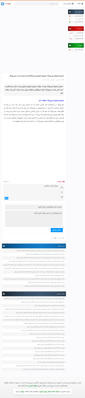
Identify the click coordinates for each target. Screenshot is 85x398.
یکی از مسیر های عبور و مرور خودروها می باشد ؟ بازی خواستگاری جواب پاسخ (45, 254)
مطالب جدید (78, 22)
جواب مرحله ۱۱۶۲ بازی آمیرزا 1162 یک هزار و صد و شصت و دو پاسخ (47, 334)
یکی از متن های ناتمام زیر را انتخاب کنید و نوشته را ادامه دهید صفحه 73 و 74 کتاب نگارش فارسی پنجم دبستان (36, 261)
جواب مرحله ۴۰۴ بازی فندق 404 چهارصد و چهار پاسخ (51, 345)
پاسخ (6, 198)
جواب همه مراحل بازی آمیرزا (49, 391)
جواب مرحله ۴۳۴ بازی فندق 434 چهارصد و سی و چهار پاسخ (49, 348)
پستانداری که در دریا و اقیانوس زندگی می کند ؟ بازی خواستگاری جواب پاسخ (45, 327)
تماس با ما (67, 3)
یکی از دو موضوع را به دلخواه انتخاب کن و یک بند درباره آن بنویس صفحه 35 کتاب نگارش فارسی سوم (39, 272)
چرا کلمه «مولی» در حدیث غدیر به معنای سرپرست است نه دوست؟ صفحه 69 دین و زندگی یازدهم (40, 366)
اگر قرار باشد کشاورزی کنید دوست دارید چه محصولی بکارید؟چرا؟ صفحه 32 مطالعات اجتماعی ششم (40, 313)
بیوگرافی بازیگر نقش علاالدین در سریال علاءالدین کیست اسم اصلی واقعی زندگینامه (44, 323)
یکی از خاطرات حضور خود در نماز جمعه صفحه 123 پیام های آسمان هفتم (46, 283)
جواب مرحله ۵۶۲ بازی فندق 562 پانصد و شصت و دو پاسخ (49, 352)
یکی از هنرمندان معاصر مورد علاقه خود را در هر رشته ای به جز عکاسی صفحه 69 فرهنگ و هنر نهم (40, 251)
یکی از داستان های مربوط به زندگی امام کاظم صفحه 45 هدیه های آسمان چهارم (44, 286)
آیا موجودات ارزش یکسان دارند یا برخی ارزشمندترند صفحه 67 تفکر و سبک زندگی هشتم (42, 302)
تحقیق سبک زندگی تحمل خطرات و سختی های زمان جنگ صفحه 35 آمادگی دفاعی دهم (42, 330)
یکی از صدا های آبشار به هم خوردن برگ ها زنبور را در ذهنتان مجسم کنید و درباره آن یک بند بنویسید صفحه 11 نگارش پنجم (34, 268)
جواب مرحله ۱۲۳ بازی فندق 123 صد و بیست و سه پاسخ (50, 337)
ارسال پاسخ (57, 230)
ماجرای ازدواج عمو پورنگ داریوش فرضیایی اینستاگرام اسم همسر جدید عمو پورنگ (36, 76)
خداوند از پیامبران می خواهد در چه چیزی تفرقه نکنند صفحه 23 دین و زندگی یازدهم (43, 369)
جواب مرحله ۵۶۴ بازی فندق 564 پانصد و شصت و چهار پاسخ (49, 355)
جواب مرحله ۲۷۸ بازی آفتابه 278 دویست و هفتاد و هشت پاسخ (48, 341)
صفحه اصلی (78, 16)
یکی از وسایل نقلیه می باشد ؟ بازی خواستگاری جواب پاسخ (50, 275)
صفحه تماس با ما (31, 385)
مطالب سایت (78, 50)
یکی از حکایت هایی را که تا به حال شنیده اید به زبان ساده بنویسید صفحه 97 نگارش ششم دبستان (40, 258)
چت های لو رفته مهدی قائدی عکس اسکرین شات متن (50, 362)
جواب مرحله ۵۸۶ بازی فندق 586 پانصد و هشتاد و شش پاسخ (49, 359)
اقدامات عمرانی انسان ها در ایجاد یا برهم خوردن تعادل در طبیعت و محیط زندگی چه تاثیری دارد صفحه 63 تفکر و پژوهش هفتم (33, 309)
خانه (79, 3)
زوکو (22, 391)
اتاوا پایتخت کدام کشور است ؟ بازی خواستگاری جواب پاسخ (49, 306)
